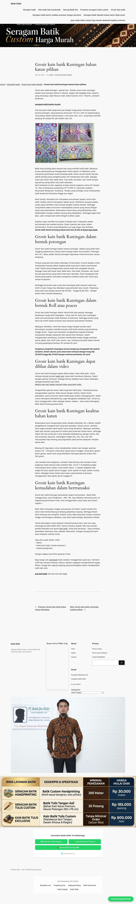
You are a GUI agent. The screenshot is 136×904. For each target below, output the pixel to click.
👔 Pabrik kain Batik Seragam (51, 841)
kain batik (63, 529)
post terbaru (77, 684)
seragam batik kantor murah (47, 104)
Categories (75, 690)
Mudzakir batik (13, 84)
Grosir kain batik (90, 230)
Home (2, 84)
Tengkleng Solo (59, 885)
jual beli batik (41, 574)
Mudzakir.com (45, 885)
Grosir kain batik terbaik (63, 75)
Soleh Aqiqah (62, 889)
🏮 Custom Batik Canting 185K (68, 847)
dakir (51, 75)
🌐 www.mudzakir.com (68, 853)
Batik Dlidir (16, 3)
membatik (53, 560)
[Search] (122, 662)
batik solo (60, 376)
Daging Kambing (74, 885)
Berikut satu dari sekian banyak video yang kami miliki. (58, 384)
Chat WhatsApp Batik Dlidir (121, 899)
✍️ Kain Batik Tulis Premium (85, 841)
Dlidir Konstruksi (89, 885)
